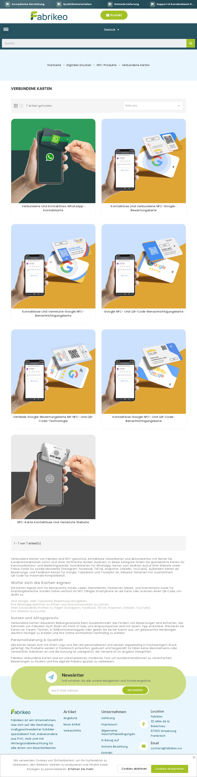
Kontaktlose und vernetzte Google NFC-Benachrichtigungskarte (53, 313)
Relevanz (153, 105)
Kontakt (107, 753)
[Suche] (190, 43)
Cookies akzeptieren (169, 769)
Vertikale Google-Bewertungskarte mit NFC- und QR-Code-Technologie (53, 419)
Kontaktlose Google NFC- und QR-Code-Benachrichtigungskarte (144, 419)
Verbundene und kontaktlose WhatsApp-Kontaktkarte (53, 208)
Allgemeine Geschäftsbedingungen (118, 732)
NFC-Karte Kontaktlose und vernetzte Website (53, 522)
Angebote (70, 718)
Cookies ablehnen (134, 769)
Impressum (109, 724)
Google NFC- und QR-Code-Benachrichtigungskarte (143, 311)
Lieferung (108, 718)
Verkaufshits (72, 731)
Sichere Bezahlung (114, 747)
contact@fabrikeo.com (167, 748)
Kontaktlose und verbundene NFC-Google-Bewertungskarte (144, 208)
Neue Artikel (71, 724)
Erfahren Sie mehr (81, 769)
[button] (114, 15)
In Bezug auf (110, 740)
